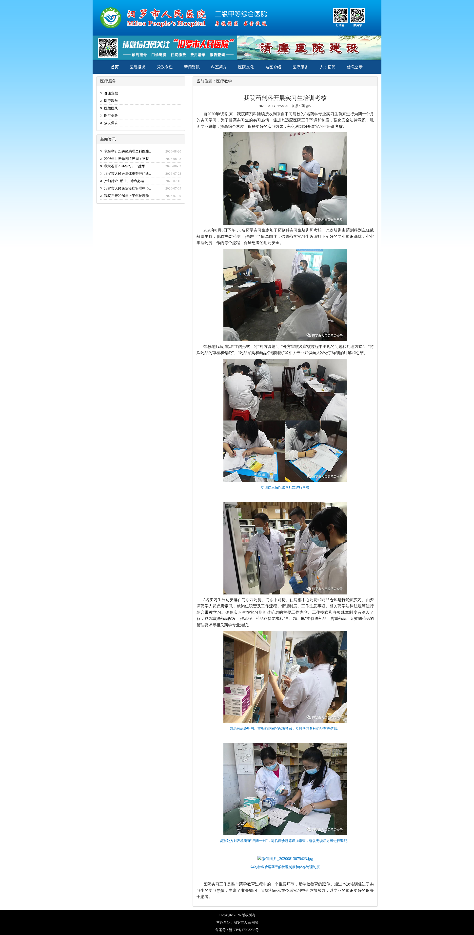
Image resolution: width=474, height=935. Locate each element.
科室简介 (219, 67)
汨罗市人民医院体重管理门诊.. (126, 173)
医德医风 (110, 108)
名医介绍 (273, 67)
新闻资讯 (192, 67)
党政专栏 (165, 67)
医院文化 (246, 67)
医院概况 (137, 67)
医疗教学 (110, 101)
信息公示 (355, 67)
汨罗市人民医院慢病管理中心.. (126, 188)
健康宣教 (110, 93)
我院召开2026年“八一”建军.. (124, 166)
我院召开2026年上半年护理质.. (126, 196)
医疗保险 (110, 115)
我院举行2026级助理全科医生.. (126, 151)
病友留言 (110, 123)
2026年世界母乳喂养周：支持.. (126, 159)
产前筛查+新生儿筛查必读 (123, 181)
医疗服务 (300, 67)
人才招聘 (328, 67)
